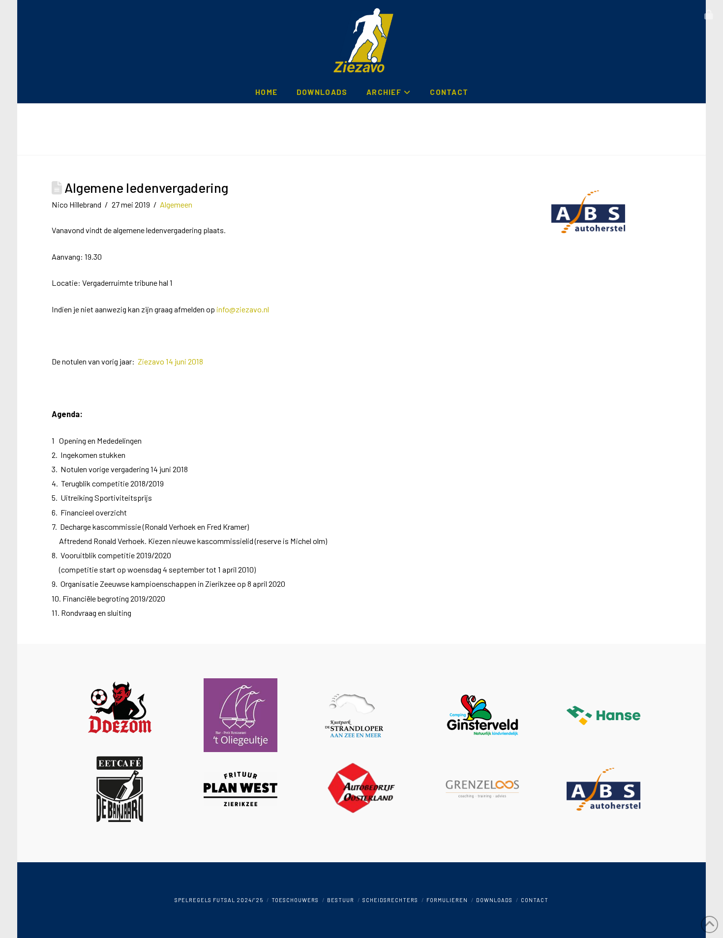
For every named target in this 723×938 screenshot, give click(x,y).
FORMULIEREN (447, 900)
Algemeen (176, 204)
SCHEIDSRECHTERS (390, 900)
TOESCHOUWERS (295, 900)
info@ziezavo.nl (242, 309)
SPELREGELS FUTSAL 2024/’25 (219, 900)
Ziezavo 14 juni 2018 (170, 361)
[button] (708, 15)
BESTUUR (340, 900)
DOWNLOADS (494, 900)
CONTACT (534, 900)
